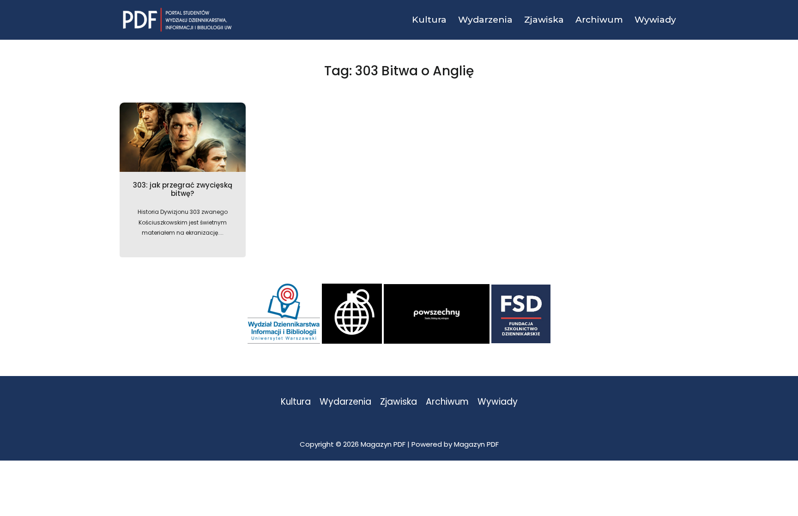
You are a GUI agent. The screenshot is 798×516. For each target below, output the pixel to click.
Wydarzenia (345, 402)
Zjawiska (398, 402)
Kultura (296, 402)
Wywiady (498, 402)
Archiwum (447, 402)
